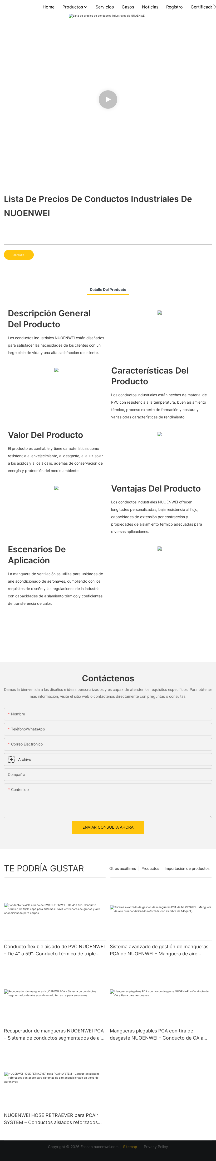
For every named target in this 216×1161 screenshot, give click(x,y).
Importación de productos (187, 868)
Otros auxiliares (122, 868)
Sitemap (130, 1146)
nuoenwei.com (106, 1146)
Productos (150, 868)
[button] (214, 6)
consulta (18, 254)
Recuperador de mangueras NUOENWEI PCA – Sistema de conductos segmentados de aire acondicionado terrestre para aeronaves (54, 1034)
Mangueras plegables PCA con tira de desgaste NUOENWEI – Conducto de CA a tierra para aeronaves (156, 1034)
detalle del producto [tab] (108, 289)
